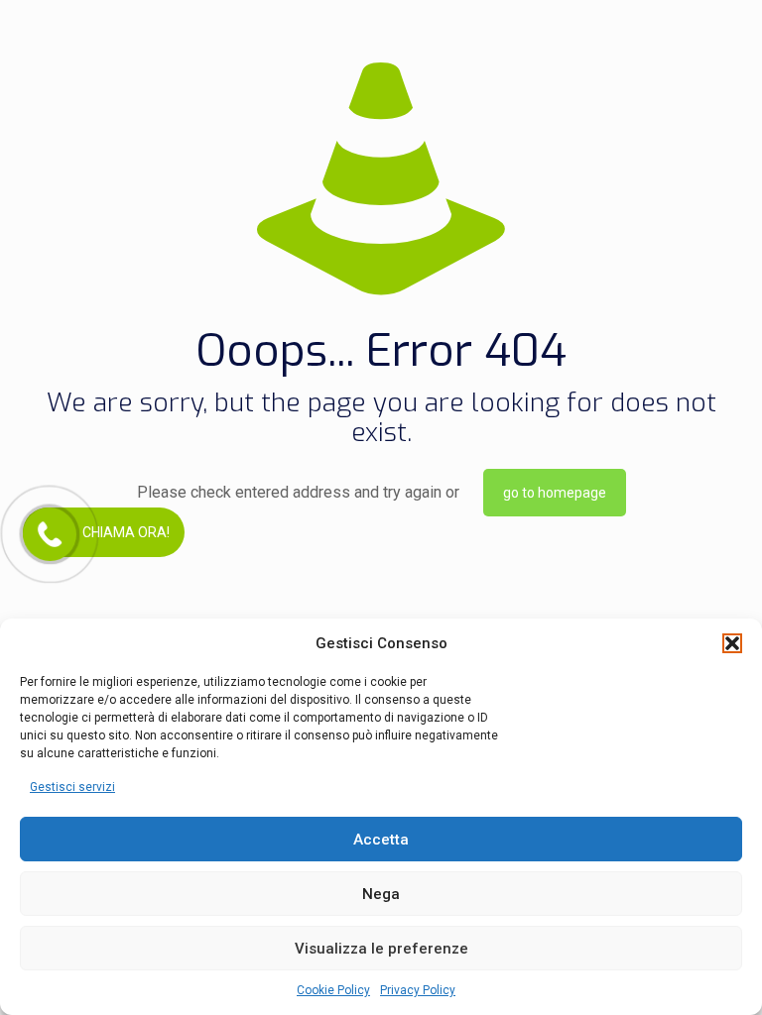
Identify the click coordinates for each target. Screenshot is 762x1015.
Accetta (381, 839)
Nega (381, 894)
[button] (732, 643)
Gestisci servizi (72, 787)
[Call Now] (47, 532)
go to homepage (554, 493)
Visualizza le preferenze (381, 949)
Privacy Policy (417, 990)
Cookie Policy (333, 990)
